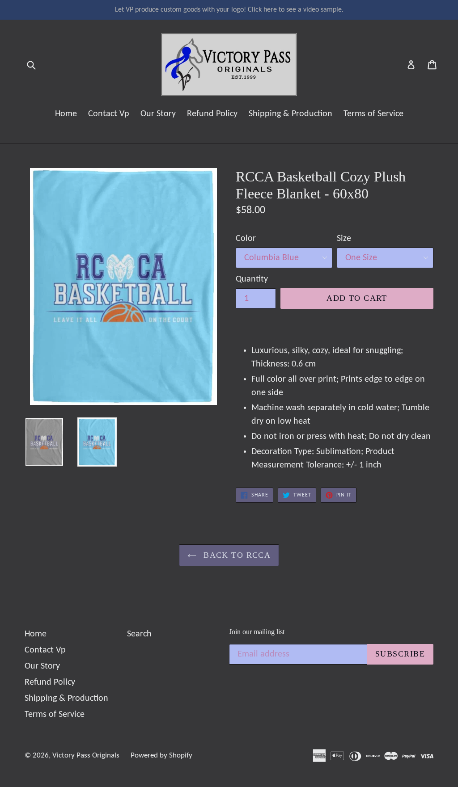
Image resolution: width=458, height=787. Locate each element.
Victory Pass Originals (85, 755)
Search (139, 634)
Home (66, 113)
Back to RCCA (236, 555)
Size (344, 238)
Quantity (252, 279)
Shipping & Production (290, 113)
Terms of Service (373, 113)
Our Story (158, 113)
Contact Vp (108, 113)
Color (246, 238)
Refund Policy (212, 113)
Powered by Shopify (161, 755)
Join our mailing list (256, 631)
